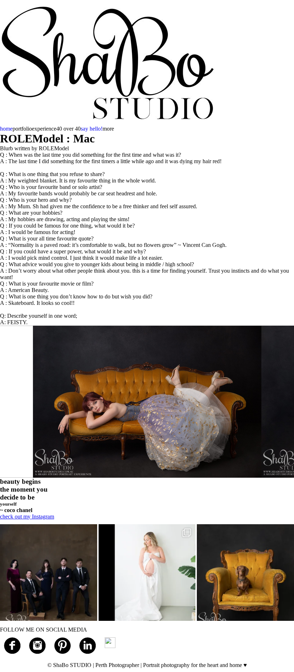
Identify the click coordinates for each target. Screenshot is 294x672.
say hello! (92, 129)
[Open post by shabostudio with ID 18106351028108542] (48, 572)
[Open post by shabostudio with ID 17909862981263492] (147, 572)
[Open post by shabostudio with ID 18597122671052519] (245, 572)
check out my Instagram (27, 516)
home (6, 129)
